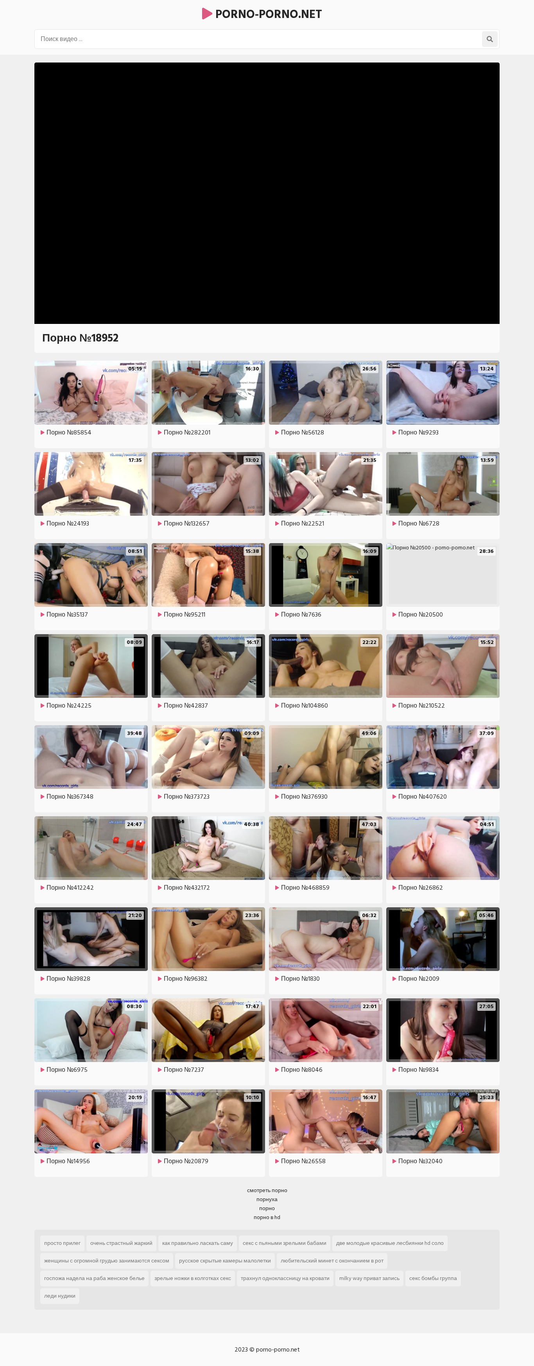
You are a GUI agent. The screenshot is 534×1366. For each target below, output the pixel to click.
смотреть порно (267, 1190)
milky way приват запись (369, 1278)
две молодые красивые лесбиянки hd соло (390, 1243)
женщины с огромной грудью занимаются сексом (106, 1260)
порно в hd (267, 1217)
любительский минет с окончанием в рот (332, 1260)
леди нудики (59, 1295)
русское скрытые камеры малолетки (225, 1260)
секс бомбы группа (433, 1278)
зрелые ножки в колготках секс (192, 1278)
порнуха (267, 1199)
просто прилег (62, 1243)
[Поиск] (490, 39)
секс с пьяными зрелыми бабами (284, 1243)
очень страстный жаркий (121, 1243)
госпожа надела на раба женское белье (94, 1278)
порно (267, 1208)
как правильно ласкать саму (197, 1243)
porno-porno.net (267, 14)
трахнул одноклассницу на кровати (285, 1278)
